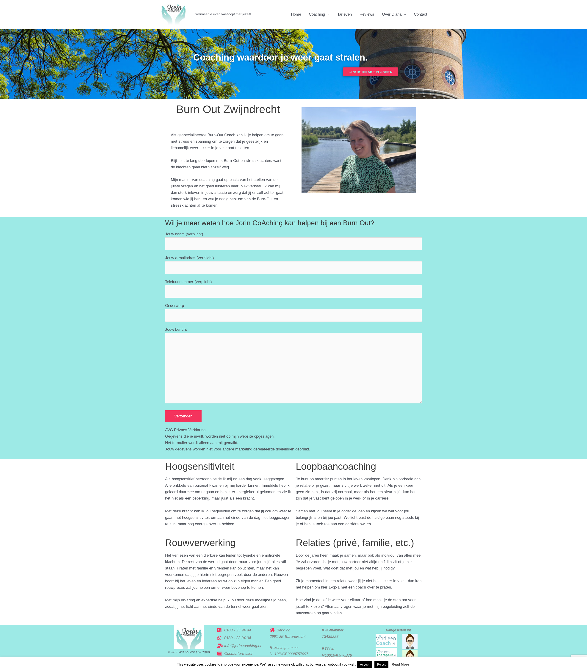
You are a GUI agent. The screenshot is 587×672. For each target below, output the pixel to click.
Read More (400, 664)
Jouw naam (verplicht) (184, 234)
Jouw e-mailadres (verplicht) (189, 258)
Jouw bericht (176, 329)
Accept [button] (364, 664)
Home (296, 14)
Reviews (367, 14)
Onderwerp (174, 305)
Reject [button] (381, 664)
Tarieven (344, 14)
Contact (420, 14)
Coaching (317, 14)
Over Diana (391, 14)
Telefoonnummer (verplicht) (188, 282)
